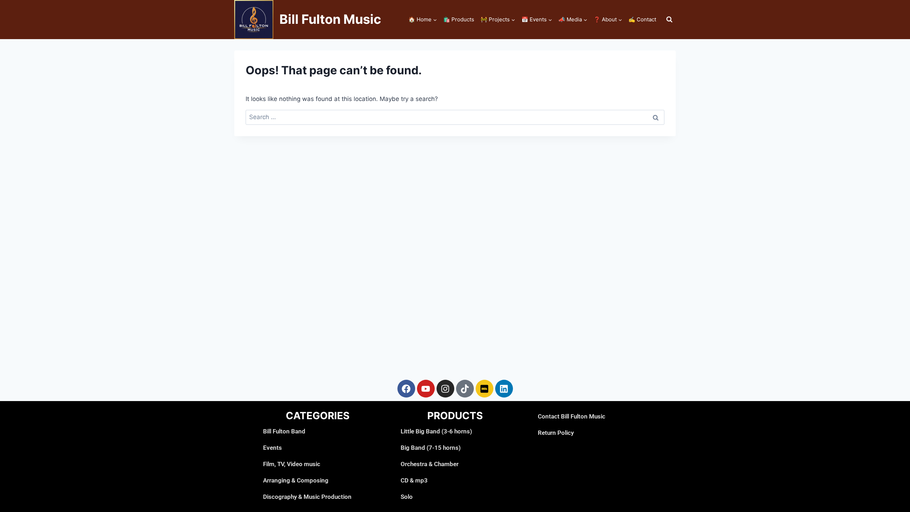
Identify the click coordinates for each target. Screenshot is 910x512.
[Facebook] (406, 389)
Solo (407, 496)
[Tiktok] (465, 389)
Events (272, 447)
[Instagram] (445, 389)
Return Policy (556, 432)
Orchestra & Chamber (430, 464)
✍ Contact (642, 19)
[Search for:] (455, 117)
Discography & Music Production (307, 496)
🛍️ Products (458, 19)
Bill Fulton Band (284, 431)
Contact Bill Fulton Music (571, 416)
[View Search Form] (669, 19)
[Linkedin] (504, 389)
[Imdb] (484, 389)
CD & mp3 (414, 480)
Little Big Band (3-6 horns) (436, 431)
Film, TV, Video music (291, 464)
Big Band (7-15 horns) (431, 447)
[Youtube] (426, 389)
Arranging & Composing (295, 480)
